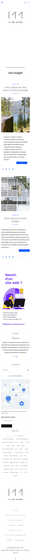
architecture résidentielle (22, 439)
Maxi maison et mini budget (15, 220)
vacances (25, 472)
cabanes (27, 442)
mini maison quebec (14, 462)
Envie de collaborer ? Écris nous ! (15, 547)
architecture (20, 435)
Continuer (22, 162)
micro (25, 455)
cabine (7, 445)
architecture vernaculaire (8, 442)
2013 (11, 435)
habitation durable (19, 452)
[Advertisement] (15, 45)
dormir (22, 445)
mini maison (5, 462)
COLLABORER (11, 525)
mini (11, 459)
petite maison (6, 465)
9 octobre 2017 (15, 93)
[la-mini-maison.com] (15, 17)
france (20, 449)
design (18, 445)
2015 (14, 435)
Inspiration (15, 84)
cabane (21, 442)
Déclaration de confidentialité (15, 535)
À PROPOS (15, 510)
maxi (21, 455)
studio (16, 469)
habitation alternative (7, 452)
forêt (16, 449)
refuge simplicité (24, 465)
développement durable (8, 449)
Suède (25, 469)
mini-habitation (17, 459)
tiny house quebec (14, 472)
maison (5, 455)
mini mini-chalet (24, 462)
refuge (17, 465)
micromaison (6, 459)
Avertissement (19, 540)
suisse (21, 469)
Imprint (9, 540)
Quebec (12, 465)
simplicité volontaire (8, 469)
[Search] (27, 370)
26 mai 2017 (15, 224)
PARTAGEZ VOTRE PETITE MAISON (15, 515)
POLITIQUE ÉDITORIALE (15, 520)
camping (13, 445)
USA (21, 472)
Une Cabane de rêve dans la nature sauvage (15, 88)
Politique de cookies (15, 530)
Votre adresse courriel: (8, 417)
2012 (8, 435)
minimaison (25, 459)
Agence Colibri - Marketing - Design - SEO (12, 550)
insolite (27, 452)
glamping (26, 449)
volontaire (15, 475)
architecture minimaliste (8, 439)
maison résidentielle (13, 455)
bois (17, 442)
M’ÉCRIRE (20, 525)
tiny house (5, 472)
